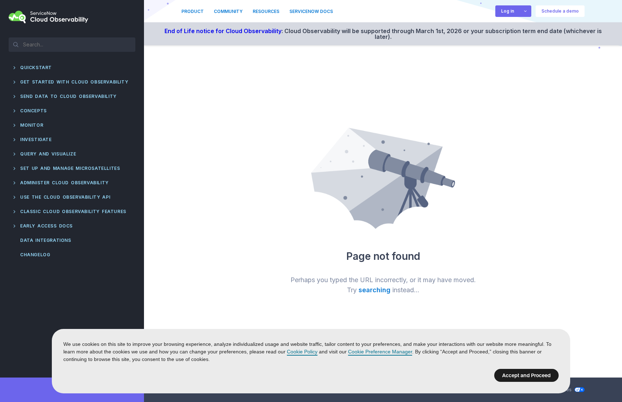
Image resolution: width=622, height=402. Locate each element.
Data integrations (45, 240)
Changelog (35, 254)
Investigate (36, 139)
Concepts (33, 110)
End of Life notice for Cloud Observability (222, 31)
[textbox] (72, 44)
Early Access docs (46, 226)
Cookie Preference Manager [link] (380, 351)
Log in (507, 11)
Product (192, 11)
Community (228, 11)
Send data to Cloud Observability (68, 96)
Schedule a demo (560, 11)
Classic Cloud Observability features (73, 211)
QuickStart (36, 67)
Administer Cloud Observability (64, 182)
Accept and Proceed (526, 375)
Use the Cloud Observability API (65, 197)
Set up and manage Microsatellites (70, 168)
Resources (266, 11)
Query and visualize (48, 154)
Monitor (31, 125)
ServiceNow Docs (311, 11)
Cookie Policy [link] (302, 351)
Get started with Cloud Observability (74, 82)
